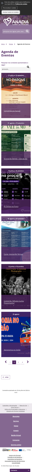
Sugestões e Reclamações (10, 405)
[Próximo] (27, 362)
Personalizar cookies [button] (9, 8)
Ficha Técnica (15, 407)
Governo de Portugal (15, 455)
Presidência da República (15, 457)
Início (3, 44)
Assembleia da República (15, 459)
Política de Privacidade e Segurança (15, 409)
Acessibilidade (16, 463)
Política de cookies (21, 4)
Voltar (7, 377)
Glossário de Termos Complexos (15, 411)
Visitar (11, 44)
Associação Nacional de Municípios (15, 461)
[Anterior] (5, 362)
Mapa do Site (23, 405)
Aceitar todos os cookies (11, 12)
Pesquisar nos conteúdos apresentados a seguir (14, 64)
